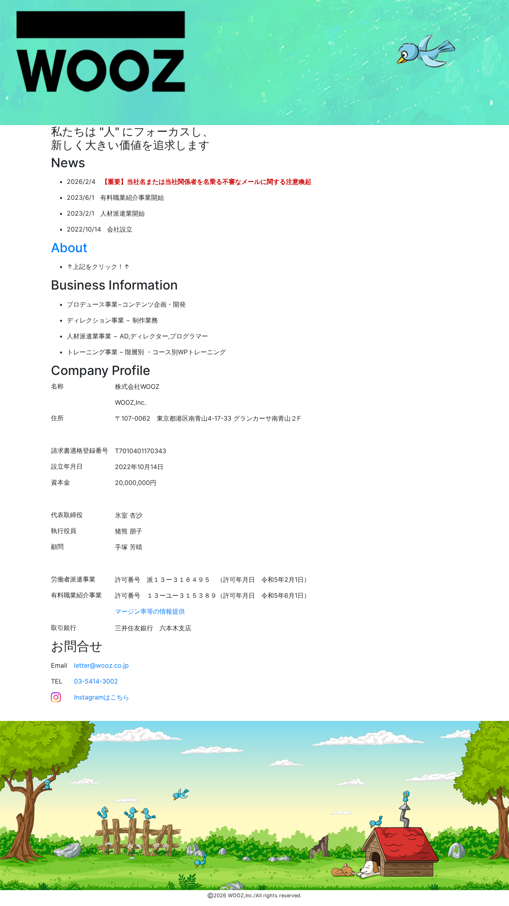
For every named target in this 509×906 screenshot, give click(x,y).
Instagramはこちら (101, 697)
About (69, 247)
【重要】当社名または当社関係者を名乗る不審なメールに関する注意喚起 (206, 181)
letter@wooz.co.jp (101, 665)
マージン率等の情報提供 (150, 611)
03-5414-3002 (96, 681)
